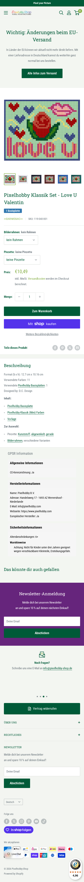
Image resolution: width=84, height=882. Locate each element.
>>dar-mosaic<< (13, 218)
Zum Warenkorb (42, 311)
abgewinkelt (38, 434)
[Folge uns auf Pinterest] (29, 821)
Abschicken (42, 633)
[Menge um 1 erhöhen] (40, 297)
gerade (50, 434)
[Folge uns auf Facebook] (6, 821)
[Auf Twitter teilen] (70, 348)
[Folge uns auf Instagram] (21, 821)
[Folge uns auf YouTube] (36, 821)
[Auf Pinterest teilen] (62, 348)
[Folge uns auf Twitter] (14, 821)
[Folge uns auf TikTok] (43, 821)
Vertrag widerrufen (45, 708)
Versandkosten (36, 278)
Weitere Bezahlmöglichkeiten (42, 334)
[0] (76, 12)
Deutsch (10, 802)
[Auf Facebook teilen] (55, 348)
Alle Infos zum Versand (42, 73)
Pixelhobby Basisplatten (31, 385)
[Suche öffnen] (61, 13)
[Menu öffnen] (6, 12)
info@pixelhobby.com (29, 506)
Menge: (8, 297)
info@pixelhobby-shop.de (57, 668)
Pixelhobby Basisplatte (20, 406)
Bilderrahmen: (20, 232)
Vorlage (11, 419)
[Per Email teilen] (77, 348)
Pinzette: (18, 252)
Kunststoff (24, 434)
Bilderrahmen (14, 440)
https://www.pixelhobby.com (36, 511)
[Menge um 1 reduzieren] (19, 297)
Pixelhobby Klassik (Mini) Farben (25, 412)
